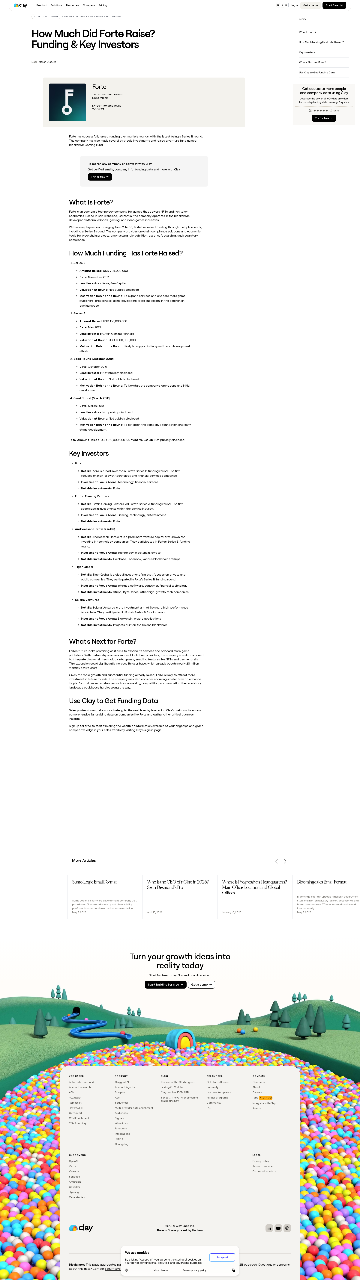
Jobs (255, 1097)
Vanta (72, 1166)
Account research (80, 1087)
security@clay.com (118, 1268)
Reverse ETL (76, 1107)
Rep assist (75, 1102)
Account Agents (125, 1087)
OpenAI (73, 1161)
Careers (257, 1092)
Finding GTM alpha (172, 1087)
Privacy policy (261, 1161)
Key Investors (307, 52)
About (256, 1087)
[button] (277, 862)
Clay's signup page (148, 730)
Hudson (197, 1230)
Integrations (122, 1133)
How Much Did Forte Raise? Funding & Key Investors (92, 16)
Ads (117, 1097)
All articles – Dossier (46, 17)
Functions (121, 1128)
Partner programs (217, 1097)
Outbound (75, 1112)
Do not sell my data (264, 1171)
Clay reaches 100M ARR (175, 1092)
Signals (119, 1118)
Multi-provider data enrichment (134, 1107)
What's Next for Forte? (312, 62)
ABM (71, 1092)
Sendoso (74, 1176)
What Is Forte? (307, 32)
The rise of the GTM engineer (178, 1082)
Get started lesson (218, 1082)
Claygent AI (122, 1082)
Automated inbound (81, 1082)
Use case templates (219, 1092)
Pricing (119, 1138)
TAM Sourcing (77, 1123)
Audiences (121, 1112)
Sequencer (121, 1102)
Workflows (121, 1123)
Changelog (121, 1144)
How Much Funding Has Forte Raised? (321, 42)
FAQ (209, 1107)
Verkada (74, 1171)
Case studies (77, 1197)
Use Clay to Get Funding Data (317, 72)
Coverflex (74, 1186)
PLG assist (75, 1097)
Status (257, 1108)
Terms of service (263, 1166)
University (212, 1087)
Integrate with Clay (264, 1103)
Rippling (74, 1191)
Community (214, 1102)
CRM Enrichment (79, 1118)
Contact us (259, 1082)
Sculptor (120, 1092)
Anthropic (75, 1181)
